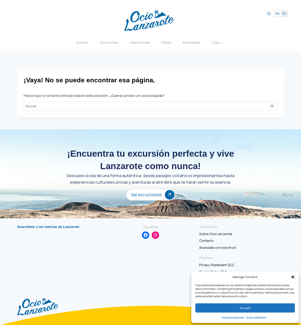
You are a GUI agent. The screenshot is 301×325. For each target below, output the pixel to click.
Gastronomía (140, 42)
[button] (293, 277)
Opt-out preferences (233, 317)
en (278, 13)
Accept (245, 308)
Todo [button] (216, 42)
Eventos (82, 42)
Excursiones (109, 42)
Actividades (191, 42)
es (284, 13)
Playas (166, 42)
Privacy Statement (256, 317)
